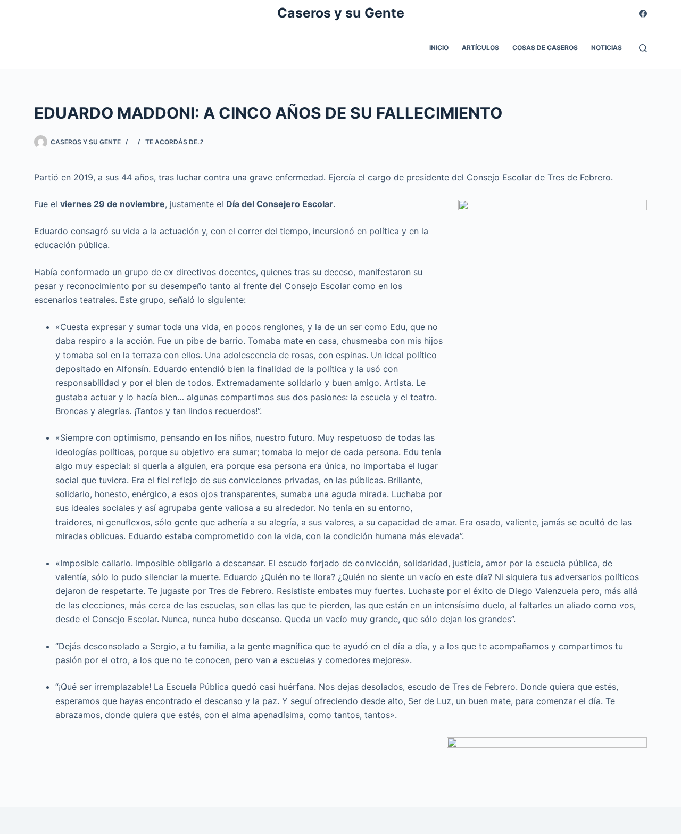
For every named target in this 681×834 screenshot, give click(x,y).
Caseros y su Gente (340, 13)
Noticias (606, 48)
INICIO (439, 48)
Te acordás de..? (174, 142)
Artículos (480, 48)
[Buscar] (643, 48)
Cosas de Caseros (545, 48)
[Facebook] (643, 14)
